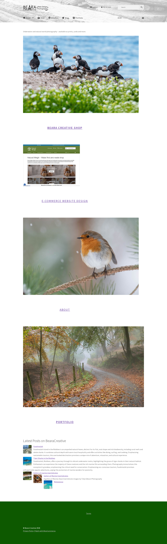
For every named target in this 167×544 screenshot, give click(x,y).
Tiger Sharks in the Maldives (44, 458)
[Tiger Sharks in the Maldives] (27, 461)
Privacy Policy (28, 531)
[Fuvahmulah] (27, 449)
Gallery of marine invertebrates (45, 473)
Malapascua (58, 482)
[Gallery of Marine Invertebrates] (37, 478)
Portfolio (65, 422)
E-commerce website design (65, 201)
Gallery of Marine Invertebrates (56, 476)
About (65, 309)
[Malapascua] (48, 484)
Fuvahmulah (38, 446)
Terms (88, 513)
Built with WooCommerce (45, 531)
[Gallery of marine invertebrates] (27, 476)
